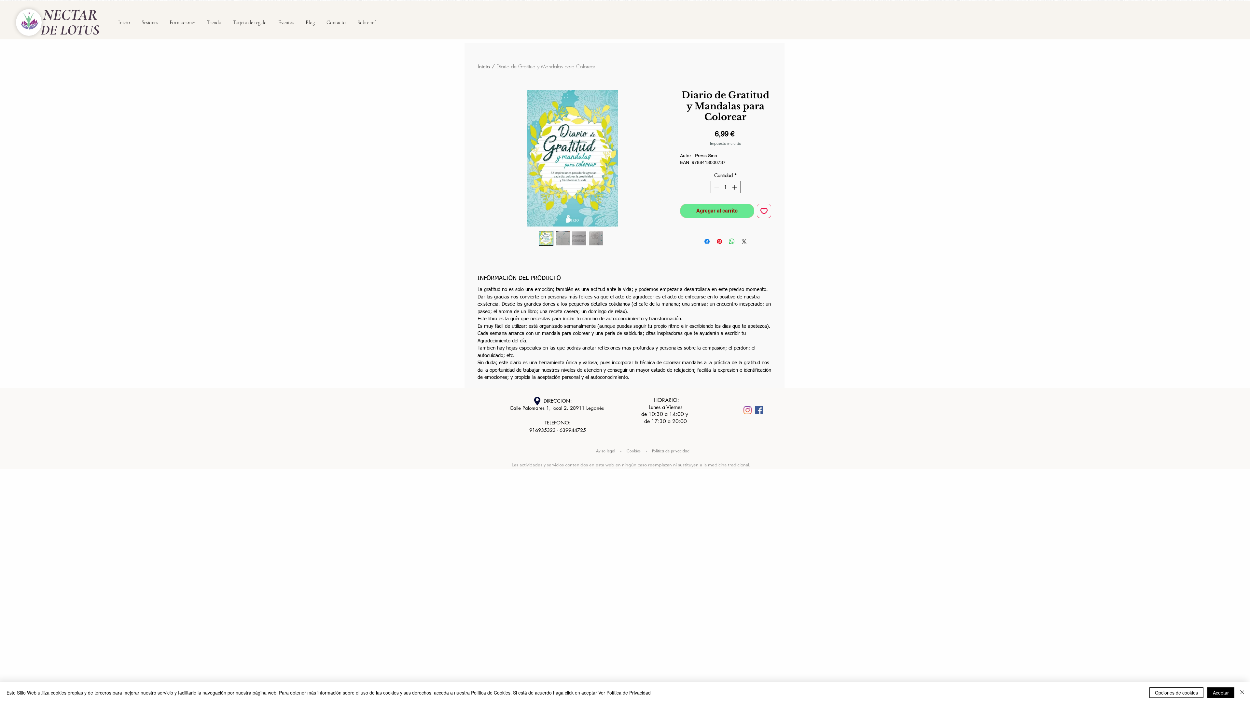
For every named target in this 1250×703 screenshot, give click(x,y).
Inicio (484, 66)
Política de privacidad (670, 451)
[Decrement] (716, 187)
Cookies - (639, 451)
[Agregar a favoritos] (764, 211)
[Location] (537, 401)
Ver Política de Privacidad (624, 692)
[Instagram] (747, 410)
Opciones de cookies (1176, 692)
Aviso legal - (611, 451)
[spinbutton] (725, 187)
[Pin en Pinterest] (719, 241)
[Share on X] (744, 241)
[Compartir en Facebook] (707, 241)
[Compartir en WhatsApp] (732, 241)
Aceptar (1221, 692)
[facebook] (759, 410)
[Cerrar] (1242, 692)
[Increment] (735, 187)
